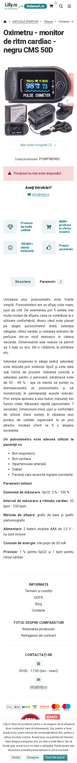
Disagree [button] (33, 757)
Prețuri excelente (66, 247)
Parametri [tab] (51, 282)
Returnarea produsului (38, 629)
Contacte (38, 610)
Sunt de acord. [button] (55, 757)
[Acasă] (25, 6)
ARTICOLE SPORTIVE (25, 21)
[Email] (38, 679)
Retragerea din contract (38, 635)
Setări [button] (16, 757)
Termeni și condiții (38, 591)
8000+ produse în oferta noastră (65, 227)
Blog (38, 604)
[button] (67, 101)
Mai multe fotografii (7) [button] (36, 145)
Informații (38, 584)
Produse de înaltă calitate (27, 226)
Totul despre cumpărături (38, 623)
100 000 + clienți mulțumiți (27, 247)
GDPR (38, 598)
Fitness (48, 21)
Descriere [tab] (23, 282)
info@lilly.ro (40, 195)
